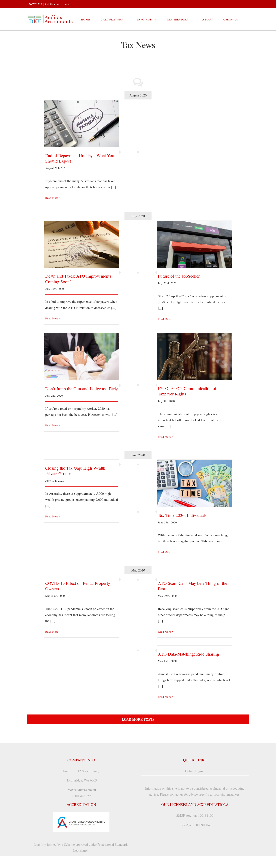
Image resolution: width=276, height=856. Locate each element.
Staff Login (195, 771)
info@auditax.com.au (57, 4)
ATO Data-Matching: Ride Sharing (188, 654)
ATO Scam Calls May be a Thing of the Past (192, 585)
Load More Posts (138, 719)
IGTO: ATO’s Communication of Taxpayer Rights (194, 353)
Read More (51, 198)
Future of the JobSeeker (194, 241)
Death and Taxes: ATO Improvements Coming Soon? (81, 241)
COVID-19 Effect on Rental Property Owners (77, 585)
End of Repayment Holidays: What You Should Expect (81, 118)
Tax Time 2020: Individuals (194, 480)
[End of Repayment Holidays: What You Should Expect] (81, 123)
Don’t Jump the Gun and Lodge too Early (81, 353)
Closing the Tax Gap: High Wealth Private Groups (75, 470)
